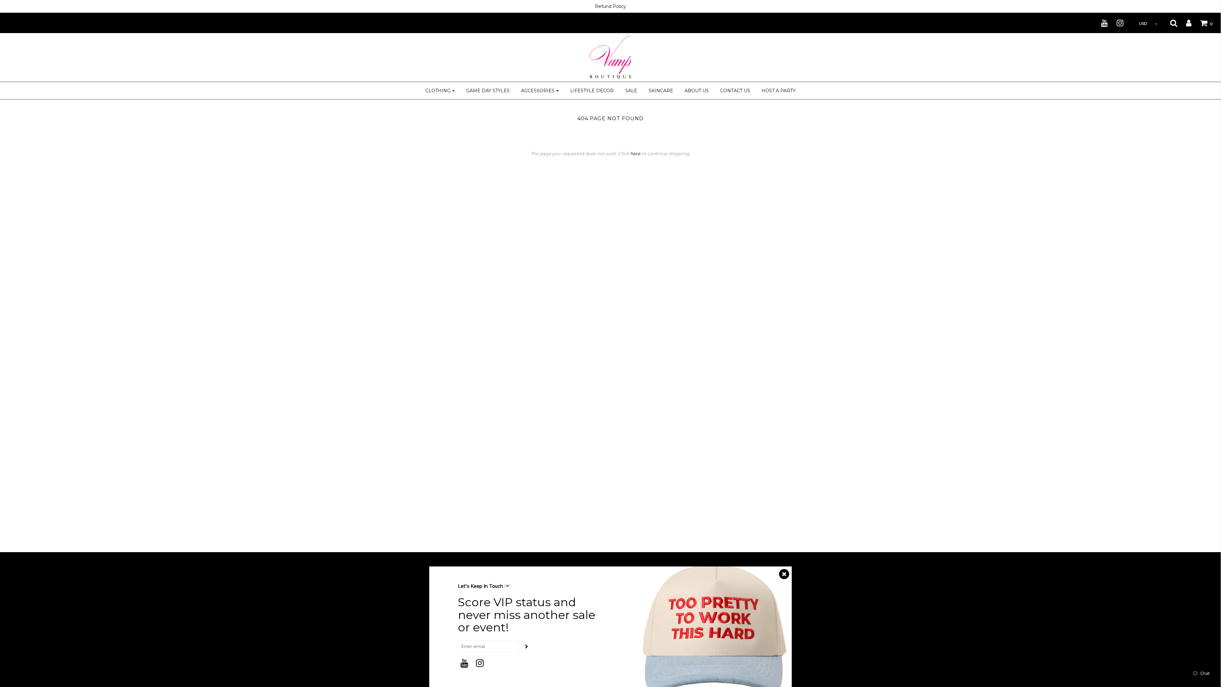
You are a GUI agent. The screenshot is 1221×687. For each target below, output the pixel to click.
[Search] (1169, 23)
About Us (697, 91)
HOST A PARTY (779, 91)
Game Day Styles (488, 91)
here (635, 153)
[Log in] (1184, 23)
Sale (631, 91)
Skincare (661, 91)
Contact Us (735, 91)
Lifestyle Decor (592, 91)
